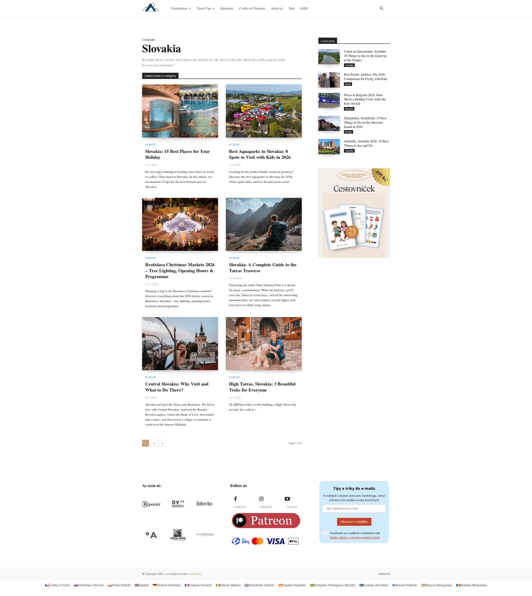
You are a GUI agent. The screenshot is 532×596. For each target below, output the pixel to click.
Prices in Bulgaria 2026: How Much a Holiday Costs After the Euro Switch (365, 99)
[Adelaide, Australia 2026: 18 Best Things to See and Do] (329, 146)
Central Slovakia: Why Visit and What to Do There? (176, 386)
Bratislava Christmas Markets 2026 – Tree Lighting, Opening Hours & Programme (180, 270)
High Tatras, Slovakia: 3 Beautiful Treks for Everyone (262, 386)
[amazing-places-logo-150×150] (151, 535)
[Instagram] (261, 499)
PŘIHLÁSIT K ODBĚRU (354, 522)
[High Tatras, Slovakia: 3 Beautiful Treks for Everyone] (264, 343)
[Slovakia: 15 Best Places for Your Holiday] (180, 111)
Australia (349, 65)
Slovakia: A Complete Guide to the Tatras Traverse (263, 267)
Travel (348, 84)
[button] (381, 8)
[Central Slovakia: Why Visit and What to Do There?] (180, 343)
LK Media (195, 573)
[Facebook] (235, 499)
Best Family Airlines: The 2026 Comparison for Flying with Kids (365, 76)
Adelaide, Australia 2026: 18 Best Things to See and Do (366, 143)
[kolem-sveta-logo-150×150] (178, 535)
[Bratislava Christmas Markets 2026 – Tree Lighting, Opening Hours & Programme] (180, 224)
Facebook (240, 506)
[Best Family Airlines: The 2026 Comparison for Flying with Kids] (329, 79)
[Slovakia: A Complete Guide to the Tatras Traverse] (264, 224)
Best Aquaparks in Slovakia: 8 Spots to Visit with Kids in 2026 (260, 154)
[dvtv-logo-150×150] (178, 504)
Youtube (292, 506)
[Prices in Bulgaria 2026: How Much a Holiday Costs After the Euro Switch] (329, 100)
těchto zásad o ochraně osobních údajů (355, 537)
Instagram (266, 506)
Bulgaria (349, 108)
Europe (150, 144)
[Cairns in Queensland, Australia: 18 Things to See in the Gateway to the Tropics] (329, 56)
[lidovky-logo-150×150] (204, 504)
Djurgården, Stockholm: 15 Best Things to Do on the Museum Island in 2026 (365, 122)
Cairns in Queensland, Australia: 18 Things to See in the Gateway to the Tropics (365, 55)
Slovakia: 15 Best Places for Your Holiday (177, 154)
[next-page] (162, 443)
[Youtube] (287, 499)
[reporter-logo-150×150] (151, 504)
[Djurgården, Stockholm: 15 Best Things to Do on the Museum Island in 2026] (329, 123)
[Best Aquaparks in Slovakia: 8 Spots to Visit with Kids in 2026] (264, 111)
